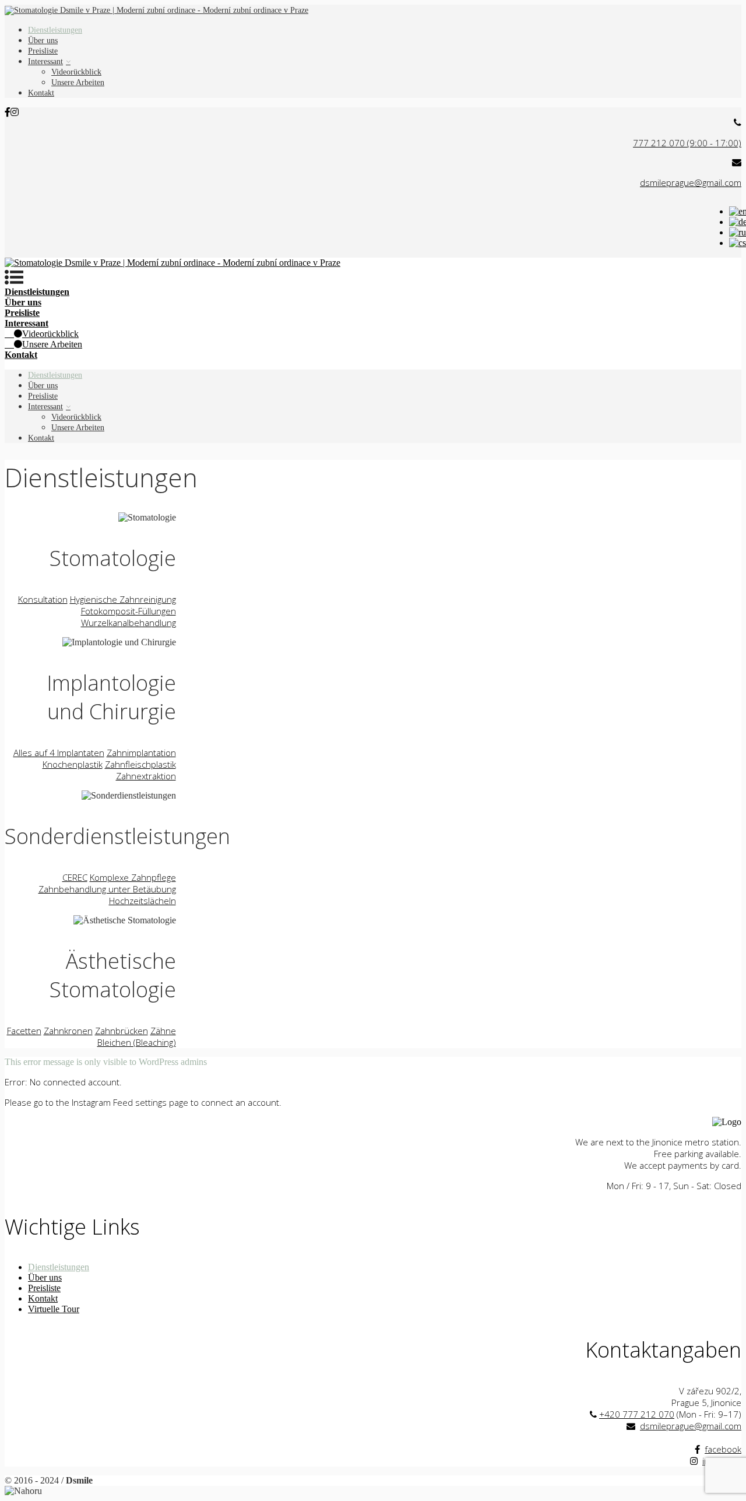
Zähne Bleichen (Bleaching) (136, 1036)
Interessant (45, 61)
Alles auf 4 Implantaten (58, 752)
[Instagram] (14, 112)
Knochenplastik (73, 764)
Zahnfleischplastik (140, 764)
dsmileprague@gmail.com (690, 1426)
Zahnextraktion (146, 776)
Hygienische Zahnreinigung (123, 599)
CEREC (74, 877)
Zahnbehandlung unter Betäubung (107, 889)
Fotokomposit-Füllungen (128, 611)
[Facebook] (7, 112)
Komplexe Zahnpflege (133, 877)
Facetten (24, 1030)
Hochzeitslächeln (142, 900)
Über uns (43, 40)
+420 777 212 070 (636, 1414)
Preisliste (43, 51)
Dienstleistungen (55, 30)
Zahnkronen (68, 1030)
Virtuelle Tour (53, 1309)
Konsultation (43, 599)
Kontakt (41, 93)
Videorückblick (76, 72)
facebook (723, 1449)
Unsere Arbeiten (77, 82)
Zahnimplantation (141, 752)
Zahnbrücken (121, 1030)
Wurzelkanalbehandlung (128, 622)
